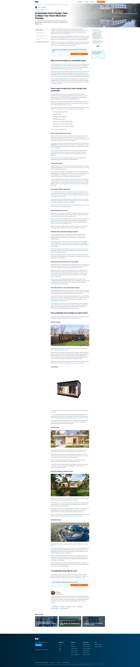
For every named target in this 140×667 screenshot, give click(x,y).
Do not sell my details (65, 662)
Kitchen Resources (86, 652)
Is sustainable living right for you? (42, 41)
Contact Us (92, 1)
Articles (86, 1)
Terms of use (58, 662)
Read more (53, 602)
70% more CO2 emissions (66, 64)
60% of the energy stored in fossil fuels (65, 76)
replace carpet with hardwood (81, 254)
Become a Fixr (101, 1)
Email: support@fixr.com (75, 654)
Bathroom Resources (86, 654)
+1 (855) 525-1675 (74, 648)
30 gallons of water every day (81, 73)
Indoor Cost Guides (86, 644)
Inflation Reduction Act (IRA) (72, 180)
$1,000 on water (74, 68)
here (96, 41)
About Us (60, 644)
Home (36, 4)
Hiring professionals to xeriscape (57, 303)
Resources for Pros (98, 646)
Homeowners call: (74, 650)
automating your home (57, 279)
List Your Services (98, 644)
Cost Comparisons (86, 650)
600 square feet (62, 416)
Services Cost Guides (87, 648)
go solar (83, 167)
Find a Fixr (98, 56)
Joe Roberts (43, 7)
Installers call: (73, 646)
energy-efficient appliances (65, 206)
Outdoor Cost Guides (86, 646)
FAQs (60, 648)
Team (60, 650)
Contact (72, 644)
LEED (63, 243)
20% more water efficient (56, 223)
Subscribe (39, 644)
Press (60, 646)
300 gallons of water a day (68, 67)
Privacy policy (52, 662)
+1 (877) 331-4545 (74, 652)
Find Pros (79, 53)
